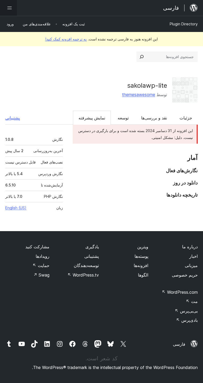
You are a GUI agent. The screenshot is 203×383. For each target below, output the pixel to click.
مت (192, 301)
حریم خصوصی (185, 275)
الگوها (143, 275)
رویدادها (42, 256)
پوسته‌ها (141, 256)
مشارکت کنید (37, 246)
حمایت (41, 265)
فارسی (179, 344)
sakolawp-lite (147, 85)
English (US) (15, 207)
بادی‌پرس (187, 320)
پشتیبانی (12, 117)
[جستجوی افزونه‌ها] (141, 57)
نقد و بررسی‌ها (154, 117)
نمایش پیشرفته (92, 117)
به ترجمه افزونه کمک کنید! (66, 39)
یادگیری (92, 246)
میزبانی (191, 265)
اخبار (193, 256)
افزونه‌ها (141, 265)
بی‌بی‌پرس (186, 311)
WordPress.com (180, 292)
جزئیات (185, 117)
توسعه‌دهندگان (86, 265)
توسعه (123, 117)
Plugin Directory (184, 24)
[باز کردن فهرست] (8, 8)
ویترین (142, 246)
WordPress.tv (83, 275)
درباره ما (190, 246)
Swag (41, 275)
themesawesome (138, 94)
